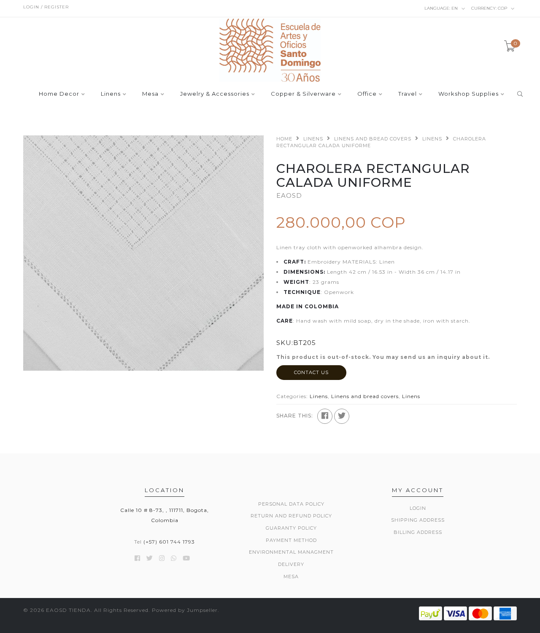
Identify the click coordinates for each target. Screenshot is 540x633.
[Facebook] (324, 416)
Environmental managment (291, 552)
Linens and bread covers (372, 139)
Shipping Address (418, 520)
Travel (407, 94)
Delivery (291, 564)
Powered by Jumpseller (185, 610)
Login (418, 508)
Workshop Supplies (468, 94)
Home (284, 139)
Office (367, 94)
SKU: (284, 343)
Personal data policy (291, 504)
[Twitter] (341, 416)
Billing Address (418, 532)
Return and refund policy (291, 516)
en (441, 8)
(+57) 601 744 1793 (169, 542)
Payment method (291, 540)
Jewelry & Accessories (214, 94)
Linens (111, 94)
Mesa (150, 94)
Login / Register (46, 7)
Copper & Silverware (303, 94)
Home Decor (59, 94)
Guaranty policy (291, 528)
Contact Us (311, 372)
